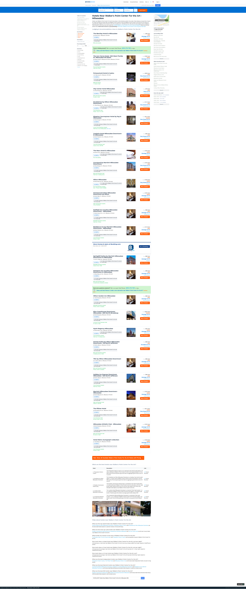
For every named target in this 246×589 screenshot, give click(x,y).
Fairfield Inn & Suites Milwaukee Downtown (122, 566)
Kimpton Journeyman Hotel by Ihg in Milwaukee (107, 117)
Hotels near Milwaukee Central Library (160, 80)
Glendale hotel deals (158, 43)
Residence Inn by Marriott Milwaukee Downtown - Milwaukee (107, 227)
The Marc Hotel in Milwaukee (104, 150)
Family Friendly (81, 60)
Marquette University (158, 78)
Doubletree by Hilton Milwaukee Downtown (105, 102)
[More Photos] (131, 41)
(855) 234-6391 (36, 587)
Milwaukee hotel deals (158, 35)
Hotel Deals (126, 2)
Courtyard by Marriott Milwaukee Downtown (105, 163)
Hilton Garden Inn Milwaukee (104, 296)
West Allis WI (156, 37)
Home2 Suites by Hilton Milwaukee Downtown (102, 525)
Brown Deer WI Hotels (158, 49)
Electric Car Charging (82, 65)
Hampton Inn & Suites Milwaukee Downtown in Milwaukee (105, 271)
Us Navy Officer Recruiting (159, 88)
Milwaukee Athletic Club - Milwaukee (107, 424)
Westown (155, 83)
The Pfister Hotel (99, 408)
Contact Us (2, 587)
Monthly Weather (80, 27)
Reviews (148, 155)
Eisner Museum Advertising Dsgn (160, 73)
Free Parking (81, 54)
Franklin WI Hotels (157, 54)
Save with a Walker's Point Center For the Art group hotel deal (132, 26)
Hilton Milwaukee (99, 179)
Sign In (157, 2)
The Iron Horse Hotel (133, 531)
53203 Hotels (156, 98)
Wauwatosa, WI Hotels (158, 39)
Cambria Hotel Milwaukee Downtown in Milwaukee (107, 134)
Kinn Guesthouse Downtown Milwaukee (117, 531)
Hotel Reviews (147, 138)
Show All (161, 58)
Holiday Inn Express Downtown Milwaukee (119, 572)
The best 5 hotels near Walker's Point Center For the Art (83, 24)
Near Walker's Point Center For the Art (106, 8)
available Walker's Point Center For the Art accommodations (127, 25)
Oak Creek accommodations (159, 47)
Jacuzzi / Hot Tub (81, 64)
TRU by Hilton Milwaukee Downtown (107, 359)
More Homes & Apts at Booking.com (107, 244)
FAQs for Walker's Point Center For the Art (82, 29)
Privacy (17, 587)
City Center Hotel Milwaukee (104, 89)
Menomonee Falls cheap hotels (160, 56)
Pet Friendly (80, 50)
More (146, 2)
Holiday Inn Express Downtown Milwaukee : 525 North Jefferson (105, 375)
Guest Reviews (147, 346)
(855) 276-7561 (126, 48)
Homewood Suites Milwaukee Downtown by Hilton (104, 193)
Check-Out (126, 8)
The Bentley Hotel (96, 537)
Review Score (147, 167)
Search (157, 5)
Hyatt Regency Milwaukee (103, 328)
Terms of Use (12, 587)
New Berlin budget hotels (159, 51)
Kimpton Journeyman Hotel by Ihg (100, 531)
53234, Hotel (156, 96)
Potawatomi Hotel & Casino (103, 73)
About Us (7, 587)
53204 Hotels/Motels (158, 94)
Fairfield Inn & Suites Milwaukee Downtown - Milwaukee (105, 210)
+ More (78, 67)
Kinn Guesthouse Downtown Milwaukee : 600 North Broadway (105, 312)
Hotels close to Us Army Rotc (160, 76)
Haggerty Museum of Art (159, 74)
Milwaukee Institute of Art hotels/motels (159, 70)
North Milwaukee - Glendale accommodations (159, 41)
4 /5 (145, 472)
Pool (79, 51)
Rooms (135, 8)
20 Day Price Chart (81, 22)
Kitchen (79, 59)
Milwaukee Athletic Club (120, 561)
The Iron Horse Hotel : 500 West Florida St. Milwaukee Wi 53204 (108, 56)
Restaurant (80, 62)
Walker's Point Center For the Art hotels (160, 64)
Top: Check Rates (80, 17)
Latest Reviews (147, 60)
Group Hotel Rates (134, 2)
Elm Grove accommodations (159, 45)
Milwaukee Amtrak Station (159, 68)
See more (109, 128)
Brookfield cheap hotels (158, 52)
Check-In (116, 8)
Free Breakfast (81, 53)
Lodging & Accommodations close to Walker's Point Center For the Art (83, 19)
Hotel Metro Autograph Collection (106, 440)
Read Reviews (147, 197)
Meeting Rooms (81, 57)
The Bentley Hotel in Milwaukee (105, 33)
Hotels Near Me (22, 587)
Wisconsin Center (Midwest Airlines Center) (161, 85)
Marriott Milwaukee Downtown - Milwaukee (105, 392)
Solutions (142, 2)
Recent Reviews (146, 38)
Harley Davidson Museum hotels (160, 66)
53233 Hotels (156, 102)
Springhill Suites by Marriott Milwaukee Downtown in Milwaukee (108, 256)
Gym (79, 56)
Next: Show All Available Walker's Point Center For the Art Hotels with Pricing (117, 458)
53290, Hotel (156, 100)
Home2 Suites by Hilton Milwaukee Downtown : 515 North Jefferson (106, 342)
